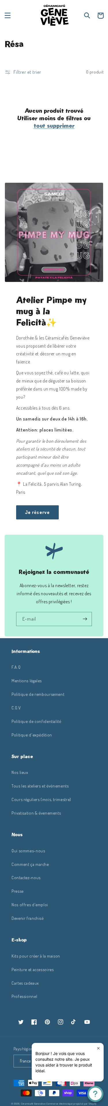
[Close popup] (98, 1048)
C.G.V (16, 707)
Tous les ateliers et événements (40, 785)
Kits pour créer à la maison (36, 955)
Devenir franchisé (28, 918)
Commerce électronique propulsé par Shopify (71, 1103)
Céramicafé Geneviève (33, 1103)
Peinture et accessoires (33, 969)
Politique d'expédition (32, 734)
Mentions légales (27, 680)
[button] (7, 15)
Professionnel (24, 996)
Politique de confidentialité (36, 721)
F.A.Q (16, 667)
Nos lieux (20, 772)
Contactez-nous (26, 877)
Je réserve (37, 512)
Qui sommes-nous (28, 850)
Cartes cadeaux (25, 983)
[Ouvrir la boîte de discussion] (95, 1094)
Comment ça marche (30, 864)
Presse (18, 891)
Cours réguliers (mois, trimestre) (41, 799)
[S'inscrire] (85, 619)
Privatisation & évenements (36, 812)
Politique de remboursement (38, 694)
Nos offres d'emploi (30, 904)
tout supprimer (54, 125)
